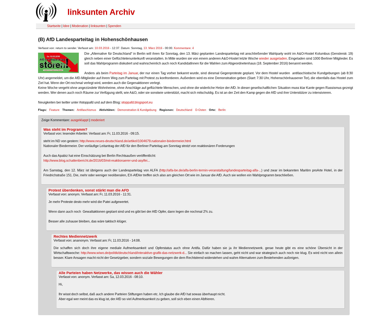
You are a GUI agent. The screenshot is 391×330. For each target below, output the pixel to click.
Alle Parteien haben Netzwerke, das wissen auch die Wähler (111, 273)
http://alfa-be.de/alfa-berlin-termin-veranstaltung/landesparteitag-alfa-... (210, 170)
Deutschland (184, 109)
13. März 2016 (153, 48)
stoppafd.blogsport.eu (137, 102)
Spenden (114, 26)
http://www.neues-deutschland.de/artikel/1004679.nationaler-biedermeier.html (135, 141)
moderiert (97, 120)
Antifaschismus (86, 109)
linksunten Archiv (101, 12)
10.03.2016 (102, 48)
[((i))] (46, 20)
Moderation (80, 26)
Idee (66, 26)
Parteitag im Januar (123, 73)
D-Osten (200, 109)
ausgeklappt (79, 120)
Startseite (54, 26)
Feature (54, 109)
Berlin (222, 109)
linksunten (98, 26)
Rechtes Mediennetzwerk (75, 236)
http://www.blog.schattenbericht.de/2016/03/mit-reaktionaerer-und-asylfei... (96, 160)
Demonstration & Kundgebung (137, 109)
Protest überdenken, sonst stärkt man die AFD (88, 190)
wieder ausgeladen (273, 58)
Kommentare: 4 (184, 48)
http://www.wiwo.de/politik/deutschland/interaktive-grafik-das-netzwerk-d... (134, 253)
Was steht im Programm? (65, 129)
